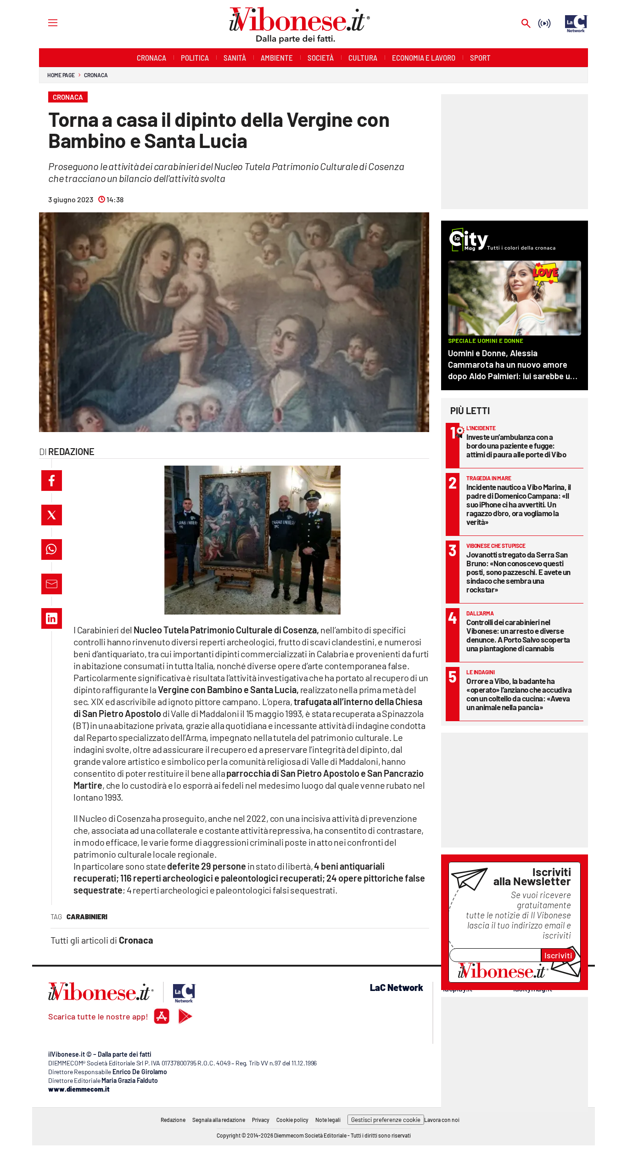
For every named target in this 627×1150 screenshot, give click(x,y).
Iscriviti (558, 955)
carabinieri (87, 916)
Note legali (328, 1119)
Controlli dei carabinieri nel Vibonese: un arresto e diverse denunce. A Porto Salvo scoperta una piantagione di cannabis (518, 635)
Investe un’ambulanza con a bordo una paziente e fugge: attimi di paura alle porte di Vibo (516, 445)
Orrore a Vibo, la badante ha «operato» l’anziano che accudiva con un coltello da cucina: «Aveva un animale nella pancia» (518, 694)
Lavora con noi (441, 1119)
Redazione (173, 1119)
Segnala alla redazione (218, 1119)
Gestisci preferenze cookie (385, 1119)
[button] (51, 480)
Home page (61, 75)
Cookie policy (292, 1119)
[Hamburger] (44, 22)
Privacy (260, 1119)
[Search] (526, 24)
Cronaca (95, 75)
